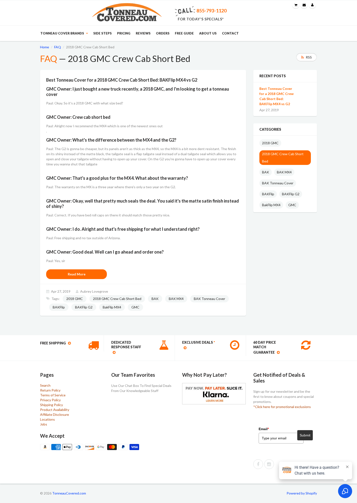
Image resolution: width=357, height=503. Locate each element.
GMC (135, 307)
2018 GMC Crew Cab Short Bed (117, 299)
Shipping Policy (51, 405)
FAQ (57, 47)
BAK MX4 (176, 299)
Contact (230, 33)
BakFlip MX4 (112, 307)
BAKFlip (59, 307)
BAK (155, 299)
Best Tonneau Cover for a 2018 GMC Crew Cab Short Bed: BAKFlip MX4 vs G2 (276, 96)
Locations (47, 419)
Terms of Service (53, 395)
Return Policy (50, 390)
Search (45, 385)
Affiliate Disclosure (54, 414)
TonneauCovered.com (69, 493)
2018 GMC (74, 299)
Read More (76, 274)
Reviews (143, 33)
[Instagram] (269, 464)
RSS (309, 57)
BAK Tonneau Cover (209, 299)
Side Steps (102, 33)
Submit (305, 435)
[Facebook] (258, 464)
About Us (208, 33)
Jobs (43, 424)
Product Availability (54, 410)
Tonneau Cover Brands (62, 33)
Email (264, 429)
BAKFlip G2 (84, 307)
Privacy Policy (50, 400)
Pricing (123, 33)
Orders (163, 33)
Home (44, 47)
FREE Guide (184, 33)
